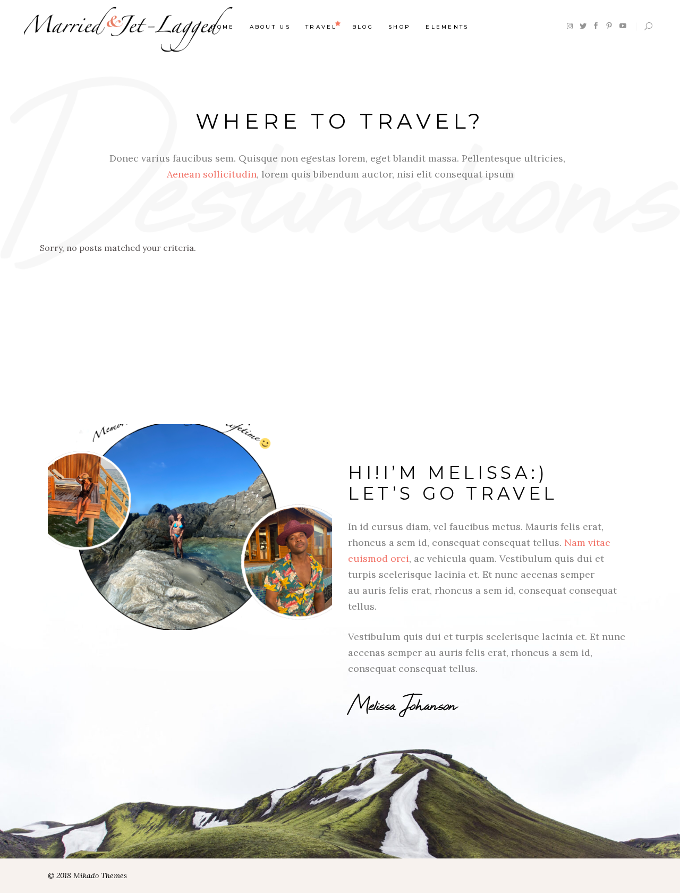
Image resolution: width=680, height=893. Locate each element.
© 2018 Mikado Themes (87, 875)
